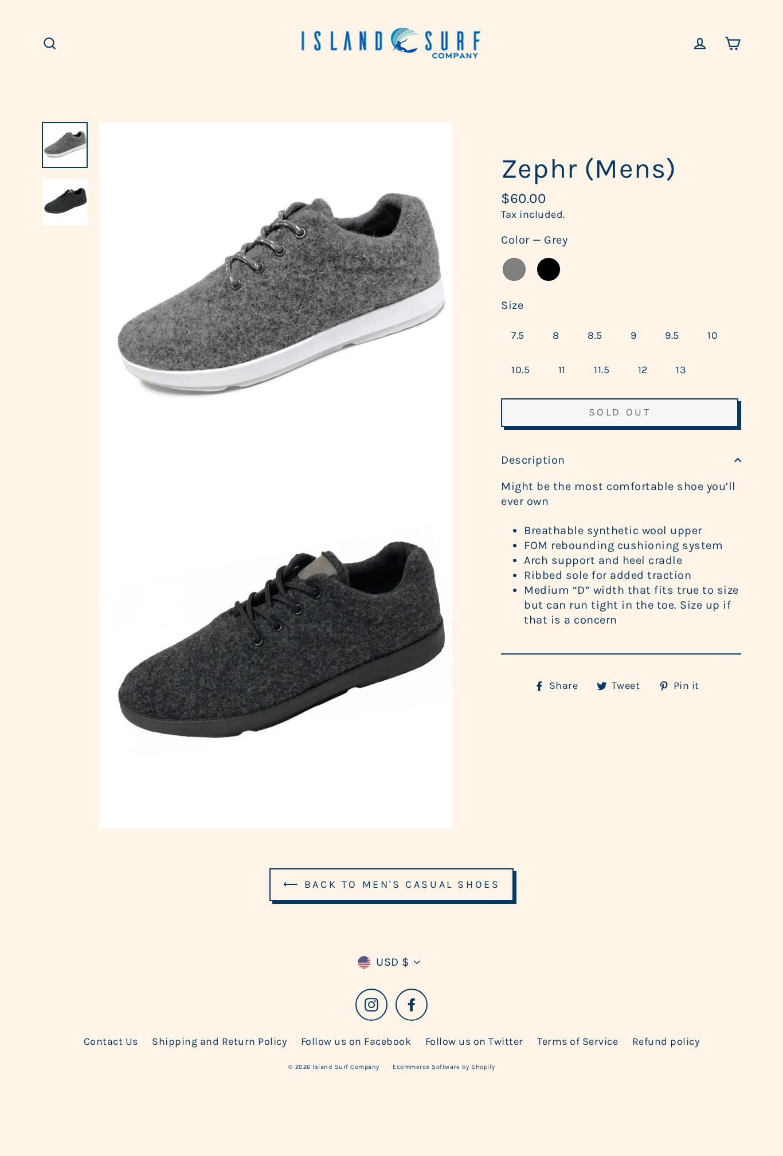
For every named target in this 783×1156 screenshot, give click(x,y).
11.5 (601, 369)
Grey (514, 269)
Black (548, 269)
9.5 (672, 335)
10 (712, 335)
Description (533, 460)
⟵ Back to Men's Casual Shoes (391, 884)
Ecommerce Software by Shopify (444, 1067)
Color (534, 239)
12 (643, 369)
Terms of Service (577, 1041)
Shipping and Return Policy (219, 1041)
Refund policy (666, 1041)
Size (512, 305)
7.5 (517, 335)
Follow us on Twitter (474, 1041)
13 (681, 369)
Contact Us (111, 1041)
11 (562, 369)
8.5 (595, 335)
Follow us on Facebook (356, 1041)
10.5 (520, 369)
